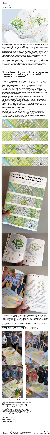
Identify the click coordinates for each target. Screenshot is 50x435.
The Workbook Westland (8, 328)
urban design (5, 7)
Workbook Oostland (41, 318)
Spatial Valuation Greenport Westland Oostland (13, 326)
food (10, 7)
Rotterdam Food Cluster (33, 328)
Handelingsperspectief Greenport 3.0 (11, 327)
